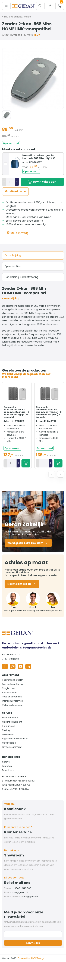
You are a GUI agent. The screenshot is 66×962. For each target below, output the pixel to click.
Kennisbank (15, 808)
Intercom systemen (12, 700)
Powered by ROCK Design (31, 958)
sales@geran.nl (29, 896)
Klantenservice (10, 717)
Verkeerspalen (9, 692)
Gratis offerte (15, 191)
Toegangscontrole (12, 696)
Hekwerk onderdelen (12, 679)
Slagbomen (8, 688)
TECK (36, 35)
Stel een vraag (19, 233)
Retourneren (8, 726)
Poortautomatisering (13, 684)
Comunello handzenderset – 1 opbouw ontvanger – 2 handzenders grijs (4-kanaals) (16, 412)
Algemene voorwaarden (15, 738)
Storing (6, 730)
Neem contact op (19, 584)
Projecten (7, 766)
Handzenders (23, 16)
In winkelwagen (44, 182)
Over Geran (8, 734)
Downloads (8, 770)
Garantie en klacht (12, 721)
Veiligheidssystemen (13, 705)
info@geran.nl (20, 892)
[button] (60, 474)
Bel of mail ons (17, 882)
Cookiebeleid (9, 742)
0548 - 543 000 (22, 888)
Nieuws (6, 761)
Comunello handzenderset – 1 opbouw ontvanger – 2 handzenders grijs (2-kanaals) (48, 412)
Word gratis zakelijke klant (25, 543)
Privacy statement (11, 746)
